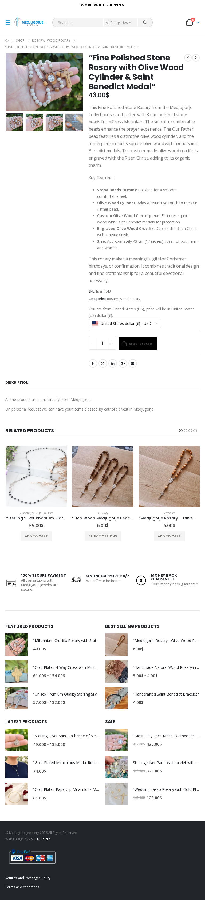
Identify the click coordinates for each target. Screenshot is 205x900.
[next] (196, 58)
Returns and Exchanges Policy (27, 878)
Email (132, 363)
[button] (9, 22)
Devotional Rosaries (163, 513)
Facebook (93, 363)
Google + (123, 363)
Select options (36, 536)
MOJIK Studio (41, 839)
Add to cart (141, 344)
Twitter (102, 363)
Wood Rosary (129, 299)
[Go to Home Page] (7, 40)
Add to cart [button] (102, 536)
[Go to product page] (35, 476)
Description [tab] (17, 382)
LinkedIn (112, 363)
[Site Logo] (28, 22)
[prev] (188, 58)
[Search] (145, 22)
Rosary (112, 299)
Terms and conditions (22, 887)
